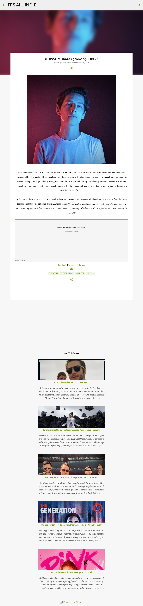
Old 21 (90, 273)
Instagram (72, 265)
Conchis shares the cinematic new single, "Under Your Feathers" (71, 430)
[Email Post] (71, 270)
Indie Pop (80, 273)
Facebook (62, 265)
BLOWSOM (53, 273)
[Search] (139, 5)
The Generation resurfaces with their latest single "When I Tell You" (71, 525)
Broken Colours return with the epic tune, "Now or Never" (71, 477)
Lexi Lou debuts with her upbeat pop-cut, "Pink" (71, 572)
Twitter (82, 265)
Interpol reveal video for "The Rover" (71, 382)
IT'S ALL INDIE (22, 4)
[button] (71, 68)
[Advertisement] (71, 323)
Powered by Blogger (73, 602)
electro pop (67, 273)
